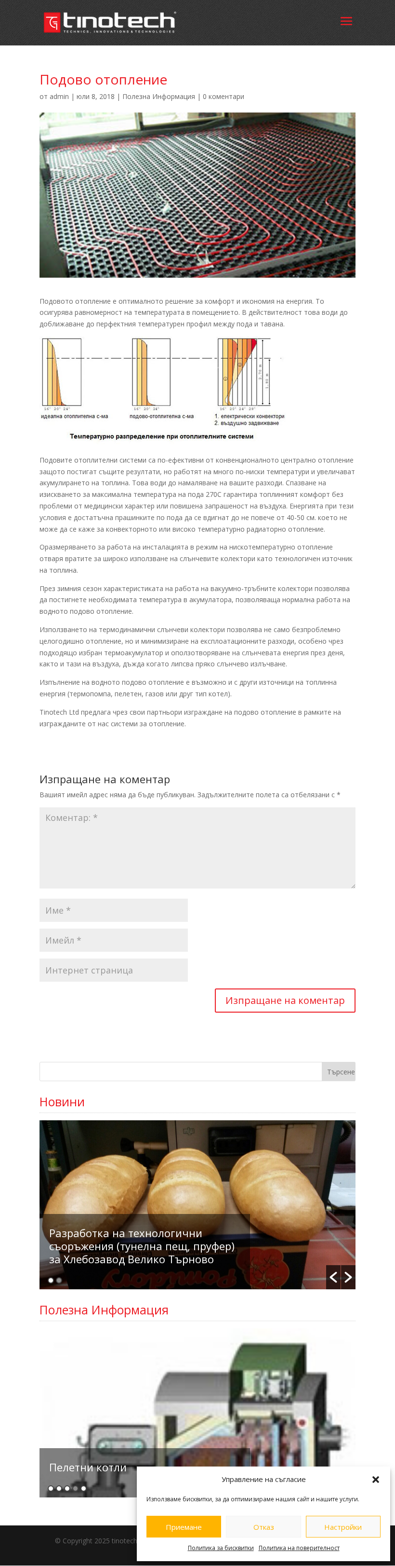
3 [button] (67, 1488)
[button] (376, 1479)
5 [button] (83, 1488)
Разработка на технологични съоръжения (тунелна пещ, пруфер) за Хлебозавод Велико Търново (142, 1246)
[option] (198, 1204)
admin (59, 96)
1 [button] (51, 1280)
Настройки (343, 1527)
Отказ (263, 1527)
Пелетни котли (88, 1467)
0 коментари (223, 96)
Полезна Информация (158, 96)
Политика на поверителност (299, 1548)
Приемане (184, 1527)
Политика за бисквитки (221, 1548)
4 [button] (75, 1488)
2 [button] (59, 1280)
